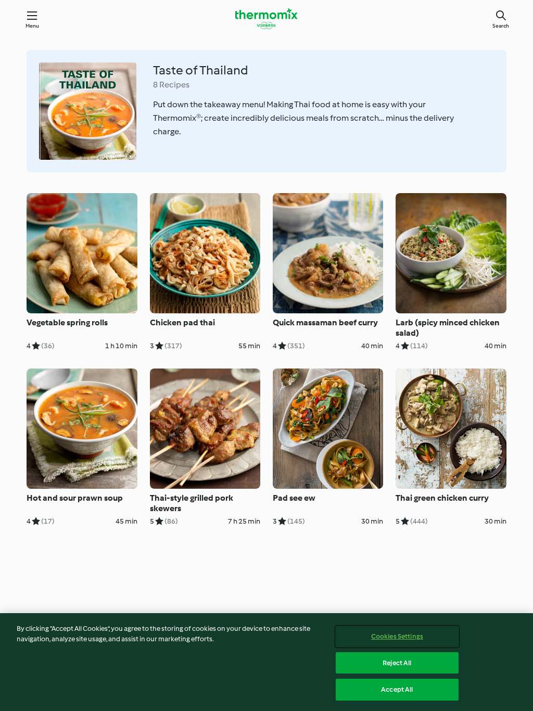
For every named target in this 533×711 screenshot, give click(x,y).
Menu (33, 25)
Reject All (397, 663)
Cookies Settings (397, 636)
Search (500, 25)
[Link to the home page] (266, 18)
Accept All (397, 689)
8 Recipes (171, 85)
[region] (266, 662)
